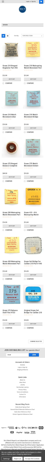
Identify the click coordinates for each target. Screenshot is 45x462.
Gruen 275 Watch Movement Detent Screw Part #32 (31, 165)
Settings (6, 459)
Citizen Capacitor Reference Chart (22, 414)
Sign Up (33, 1)
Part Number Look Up (22, 387)
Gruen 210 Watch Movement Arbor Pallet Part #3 (9, 116)
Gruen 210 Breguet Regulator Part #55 (10, 67)
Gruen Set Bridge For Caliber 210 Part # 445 (33, 262)
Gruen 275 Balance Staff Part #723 (10, 311)
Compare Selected (36, 341)
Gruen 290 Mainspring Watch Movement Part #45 (11, 214)
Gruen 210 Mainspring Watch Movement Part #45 (33, 68)
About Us (22, 380)
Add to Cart (12, 79)
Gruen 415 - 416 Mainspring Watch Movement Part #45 (32, 214)
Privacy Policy (22, 389)
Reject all (17, 459)
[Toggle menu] (3, 3)
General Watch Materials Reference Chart (22, 409)
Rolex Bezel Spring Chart (22, 407)
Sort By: (16, 35)
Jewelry (22, 385)
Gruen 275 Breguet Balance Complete (10, 164)
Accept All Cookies (32, 459)
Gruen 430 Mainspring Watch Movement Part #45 (11, 263)
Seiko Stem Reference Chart (22, 412)
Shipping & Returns (22, 369)
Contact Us (22, 394)
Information (22, 397)
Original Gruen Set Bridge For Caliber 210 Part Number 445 (33, 312)
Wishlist (22, 365)
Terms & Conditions (22, 392)
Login (27, 1)
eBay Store (22, 382)
